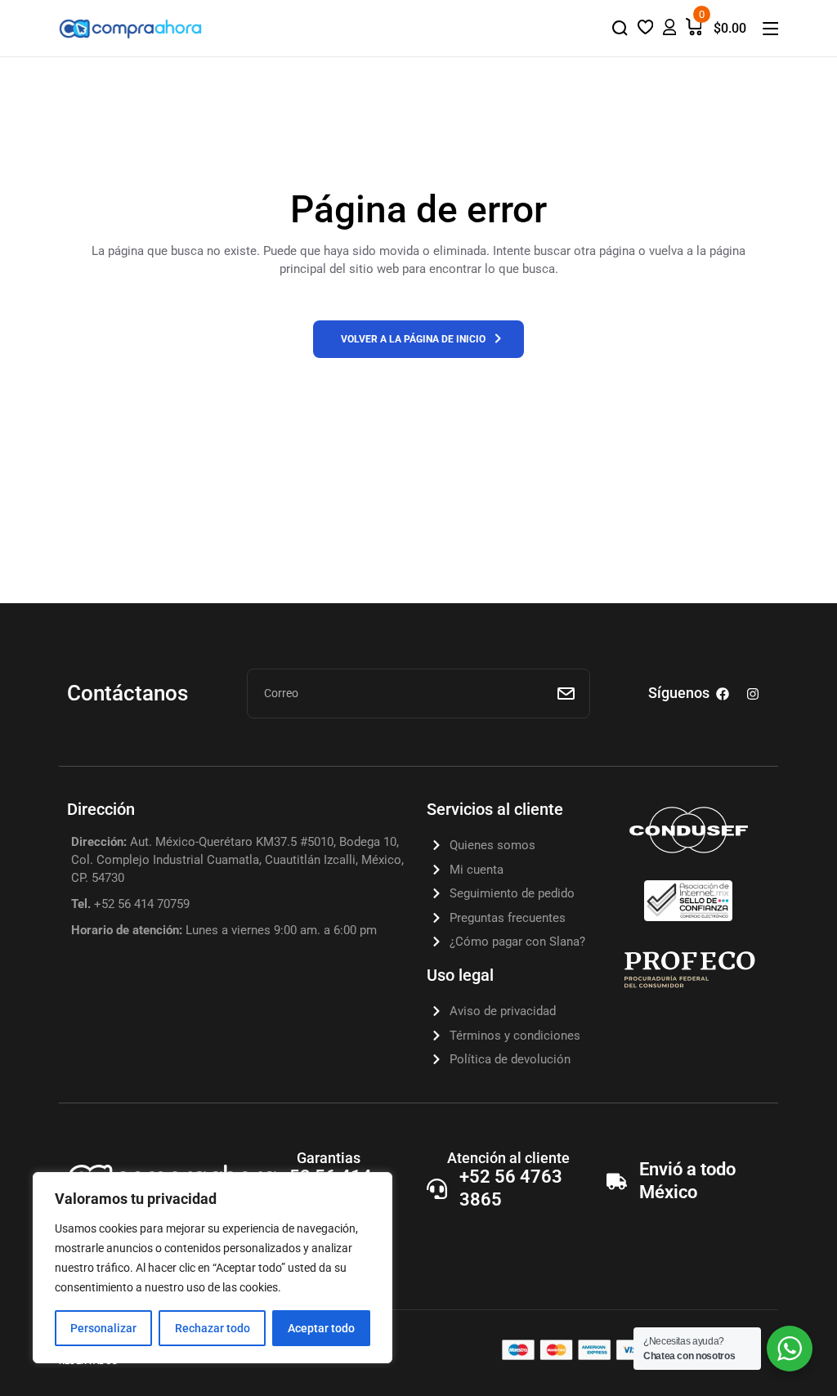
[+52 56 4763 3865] (437, 1189)
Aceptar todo (321, 1328)
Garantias (328, 1157)
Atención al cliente (508, 1157)
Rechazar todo (212, 1328)
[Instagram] (753, 694)
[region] (212, 1267)
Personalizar (103, 1328)
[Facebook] (722, 694)
